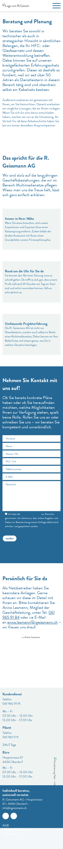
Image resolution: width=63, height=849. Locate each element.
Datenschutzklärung (31, 514)
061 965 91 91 (11, 703)
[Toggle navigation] (56, 5)
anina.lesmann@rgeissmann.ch (32, 622)
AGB (5, 825)
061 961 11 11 (10, 737)
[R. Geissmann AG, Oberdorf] (14, 5)
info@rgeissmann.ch (14, 808)
